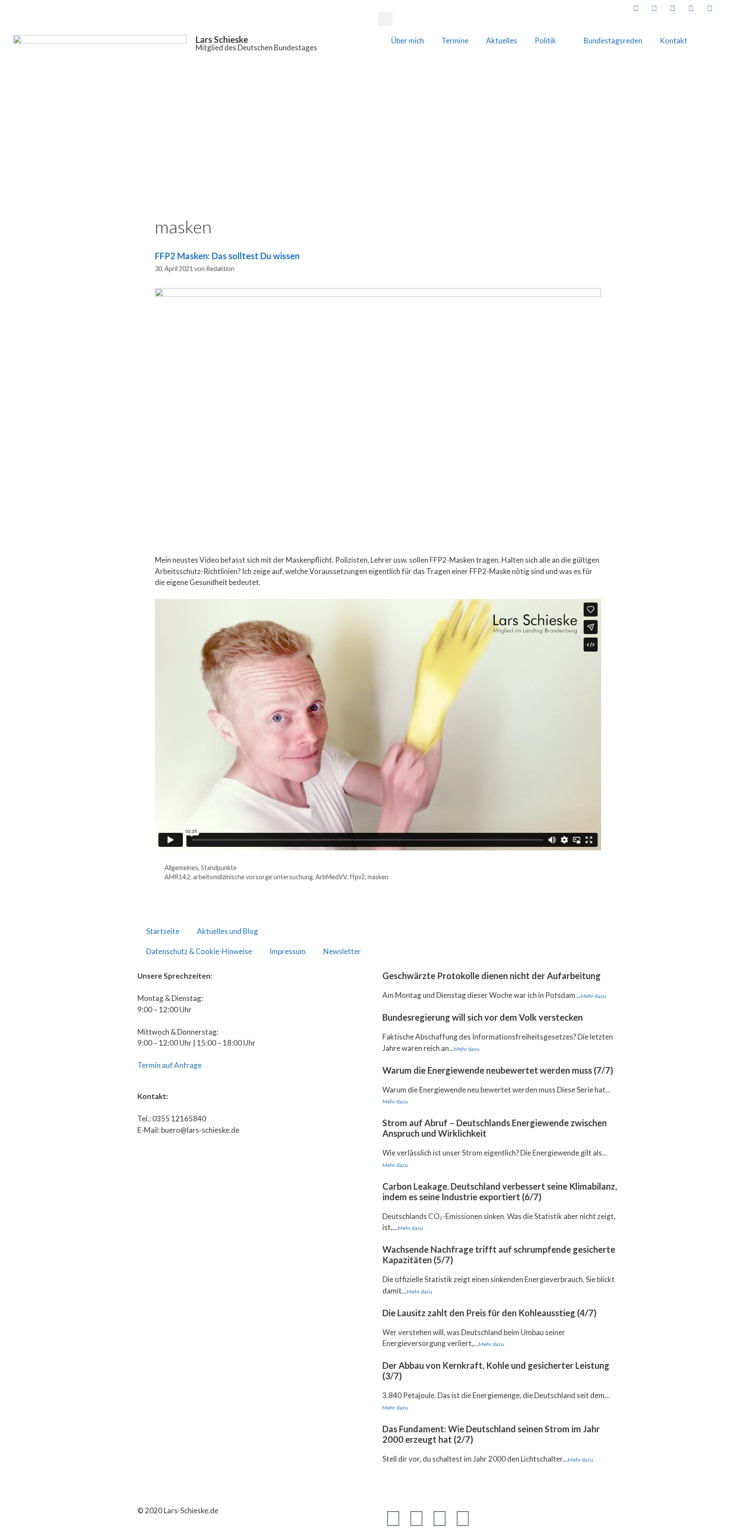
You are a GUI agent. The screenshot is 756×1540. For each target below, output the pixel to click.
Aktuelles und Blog (227, 931)
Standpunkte (219, 867)
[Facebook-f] (393, 1518)
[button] (385, 19)
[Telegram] (440, 1518)
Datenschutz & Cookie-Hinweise (199, 951)
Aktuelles (501, 40)
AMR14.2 (177, 877)
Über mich (407, 40)
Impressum (288, 951)
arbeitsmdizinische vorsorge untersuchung (253, 877)
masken (378, 877)
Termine (455, 40)
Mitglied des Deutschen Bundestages (256, 47)
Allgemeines (181, 867)
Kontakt (673, 40)
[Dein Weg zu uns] (746, 8)
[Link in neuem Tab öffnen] (634, 8)
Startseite (162, 931)
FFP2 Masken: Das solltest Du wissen (227, 255)
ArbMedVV (331, 877)
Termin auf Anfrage (169, 1065)
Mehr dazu (593, 996)
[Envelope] (486, 1518)
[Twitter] (416, 1518)
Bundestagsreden (613, 40)
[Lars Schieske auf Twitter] (653, 8)
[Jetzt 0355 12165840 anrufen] (727, 8)
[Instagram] (463, 1518)
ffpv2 (357, 877)
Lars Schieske (222, 39)
